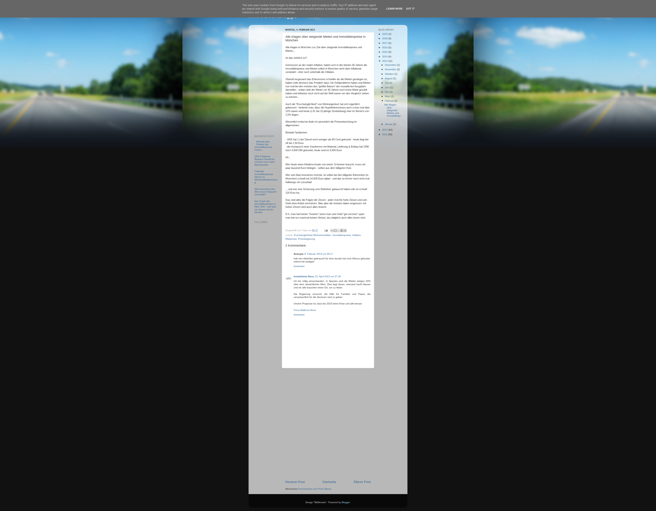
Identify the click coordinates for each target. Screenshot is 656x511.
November (391, 69)
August (389, 78)
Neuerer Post (295, 482)
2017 (385, 43)
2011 (385, 134)
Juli (387, 83)
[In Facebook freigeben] (342, 230)
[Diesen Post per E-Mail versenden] (332, 230)
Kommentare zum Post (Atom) (314, 489)
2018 (385, 38)
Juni (387, 87)
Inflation (356, 235)
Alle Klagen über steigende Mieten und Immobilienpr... (392, 111)
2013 (385, 61)
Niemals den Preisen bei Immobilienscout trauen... (263, 145)
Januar (389, 124)
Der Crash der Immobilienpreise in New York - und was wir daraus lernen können (265, 207)
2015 (385, 52)
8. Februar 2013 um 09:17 (318, 254)
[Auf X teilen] (338, 230)
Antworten (299, 266)
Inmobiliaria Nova (304, 276)
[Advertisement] (328, 424)
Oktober (389, 74)
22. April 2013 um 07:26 (328, 276)
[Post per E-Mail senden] (325, 230)
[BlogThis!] (335, 230)
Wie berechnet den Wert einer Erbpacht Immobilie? (265, 192)
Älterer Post (362, 482)
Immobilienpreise (341, 235)
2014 (385, 56)
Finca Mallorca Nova (305, 310)
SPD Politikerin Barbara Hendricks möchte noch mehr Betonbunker (265, 160)
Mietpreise (291, 239)
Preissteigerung (306, 239)
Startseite (329, 482)
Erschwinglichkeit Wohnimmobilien (312, 235)
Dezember (391, 65)
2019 (385, 34)
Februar (389, 101)
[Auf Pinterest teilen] (345, 230)
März (388, 96)
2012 (385, 130)
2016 (385, 47)
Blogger (346, 502)
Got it (410, 8)
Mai (387, 92)
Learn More (394, 8)
